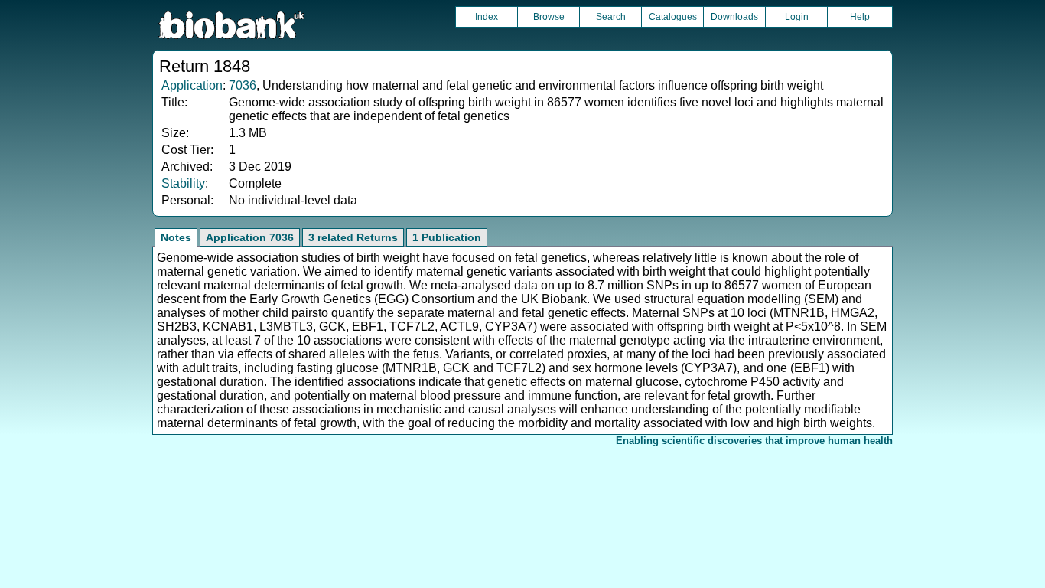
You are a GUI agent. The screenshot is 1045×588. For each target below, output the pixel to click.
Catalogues (673, 16)
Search (611, 16)
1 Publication (446, 237)
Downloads (734, 16)
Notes (176, 237)
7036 (242, 85)
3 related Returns (353, 237)
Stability (183, 183)
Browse (549, 16)
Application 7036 (250, 237)
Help (860, 16)
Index (486, 16)
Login (797, 16)
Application (192, 85)
